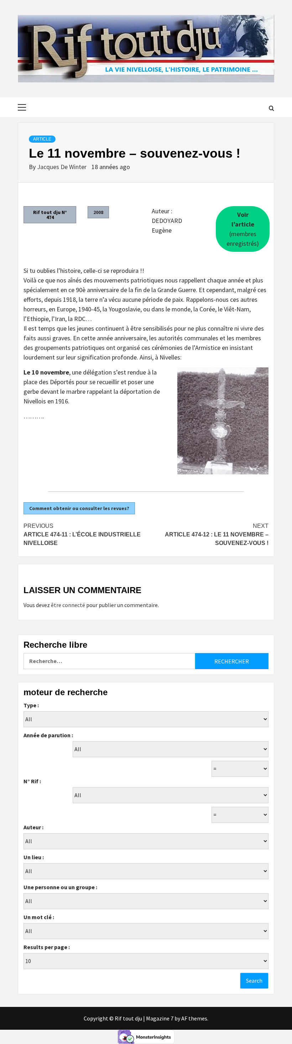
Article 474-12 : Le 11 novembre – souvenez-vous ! (216, 534)
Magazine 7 (159, 1018)
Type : (31, 705)
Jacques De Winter (62, 167)
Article (42, 139)
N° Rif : (32, 781)
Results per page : (47, 947)
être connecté (68, 604)
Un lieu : (34, 857)
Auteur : (33, 827)
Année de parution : (48, 735)
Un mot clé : (39, 917)
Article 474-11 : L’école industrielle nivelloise (82, 534)
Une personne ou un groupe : (60, 887)
